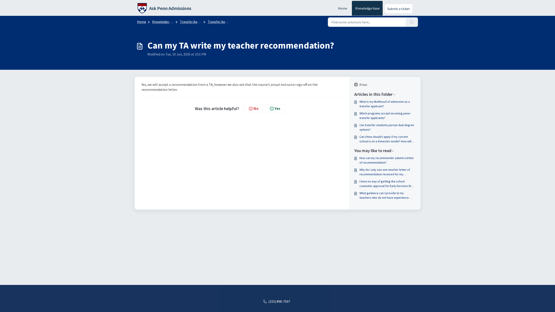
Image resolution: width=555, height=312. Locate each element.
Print (363, 85)
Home (342, 8)
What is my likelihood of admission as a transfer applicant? (384, 104)
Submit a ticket (398, 8)
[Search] (412, 22)
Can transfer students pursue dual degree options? (386, 127)
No (256, 108)
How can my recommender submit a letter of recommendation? (386, 160)
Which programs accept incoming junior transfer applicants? (384, 115)
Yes (277, 108)
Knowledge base (367, 8)
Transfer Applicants (194, 22)
